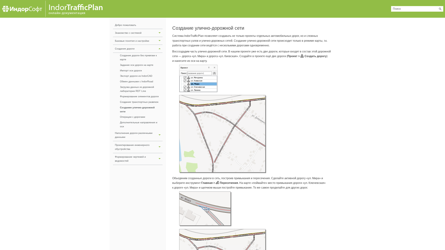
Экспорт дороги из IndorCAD (136, 75)
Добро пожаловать (125, 25)
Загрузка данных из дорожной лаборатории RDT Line (137, 89)
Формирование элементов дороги (139, 96)
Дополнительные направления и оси (138, 124)
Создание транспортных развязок (139, 102)
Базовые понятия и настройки (132, 40)
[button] (440, 9)
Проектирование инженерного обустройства (132, 147)
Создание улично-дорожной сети (137, 109)
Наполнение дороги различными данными (133, 135)
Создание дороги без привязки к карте (138, 57)
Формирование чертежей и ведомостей (130, 158)
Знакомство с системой (128, 32)
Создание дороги (125, 48)
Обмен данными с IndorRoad (136, 81)
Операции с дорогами (132, 116)
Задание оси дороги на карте (136, 65)
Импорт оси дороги (131, 70)
